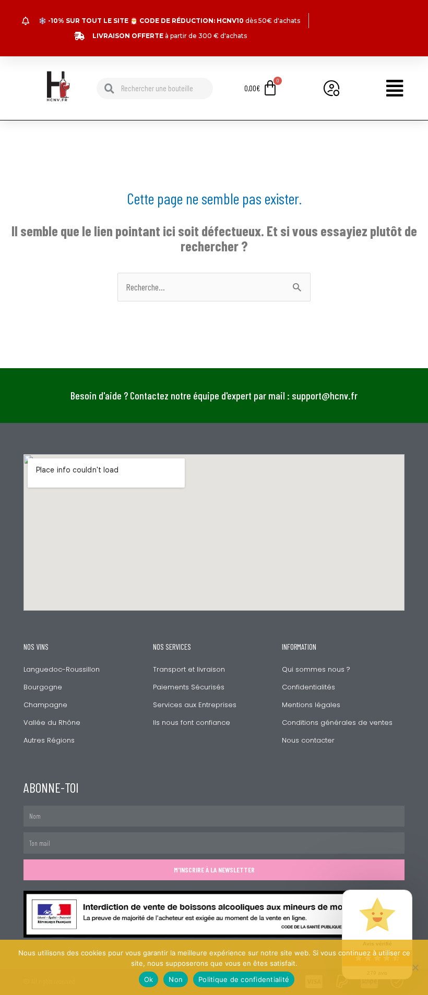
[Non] (415, 967)
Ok (148, 979)
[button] (384, 88)
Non (176, 979)
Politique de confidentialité (243, 979)
